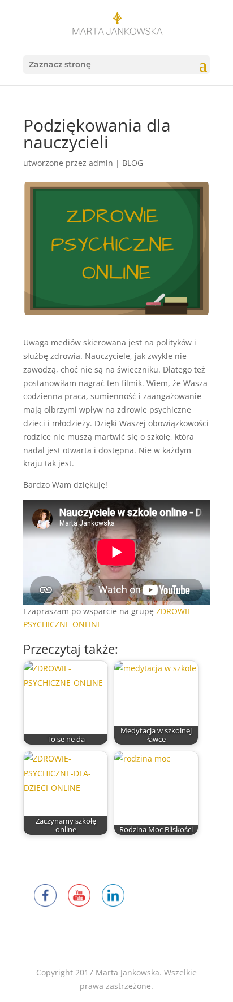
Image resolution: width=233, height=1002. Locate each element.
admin (101, 162)
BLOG (132, 162)
